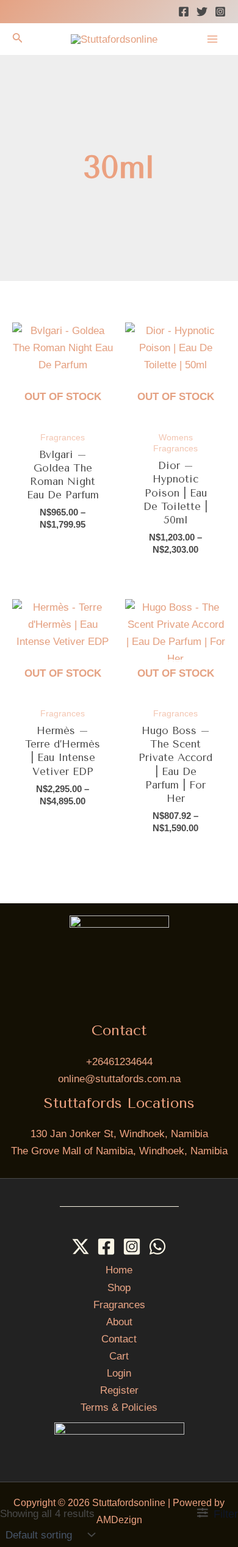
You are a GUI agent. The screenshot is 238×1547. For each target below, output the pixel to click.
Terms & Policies (119, 1407)
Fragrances (119, 1305)
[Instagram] (220, 11)
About (119, 1322)
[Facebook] (183, 11)
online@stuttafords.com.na (119, 1079)
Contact (119, 1339)
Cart (119, 1356)
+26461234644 (119, 1062)
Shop (119, 1288)
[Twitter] (202, 11)
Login (119, 1373)
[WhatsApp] (157, 1246)
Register (119, 1390)
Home (119, 1270)
